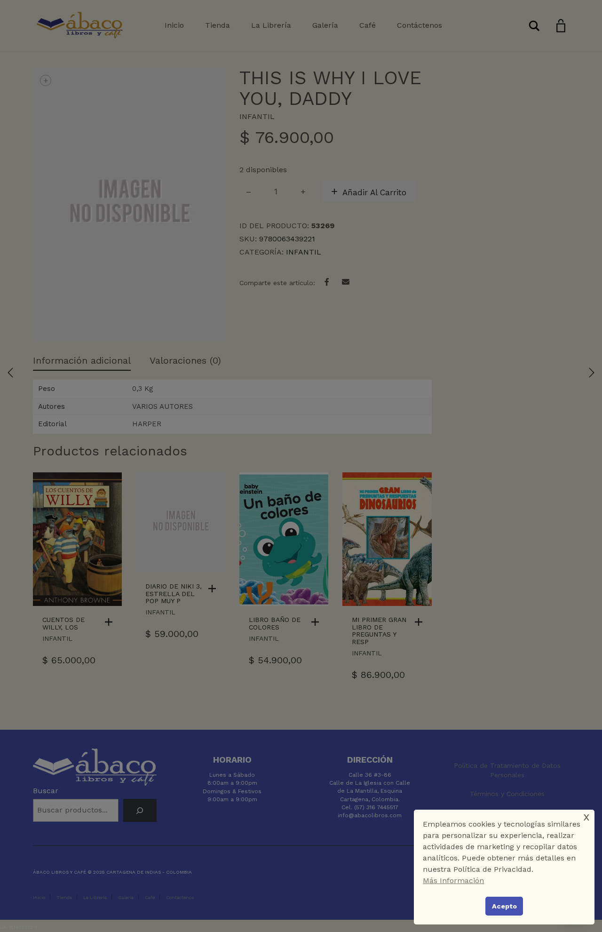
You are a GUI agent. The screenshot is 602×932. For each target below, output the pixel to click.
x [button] (586, 816)
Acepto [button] (504, 906)
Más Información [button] (453, 880)
